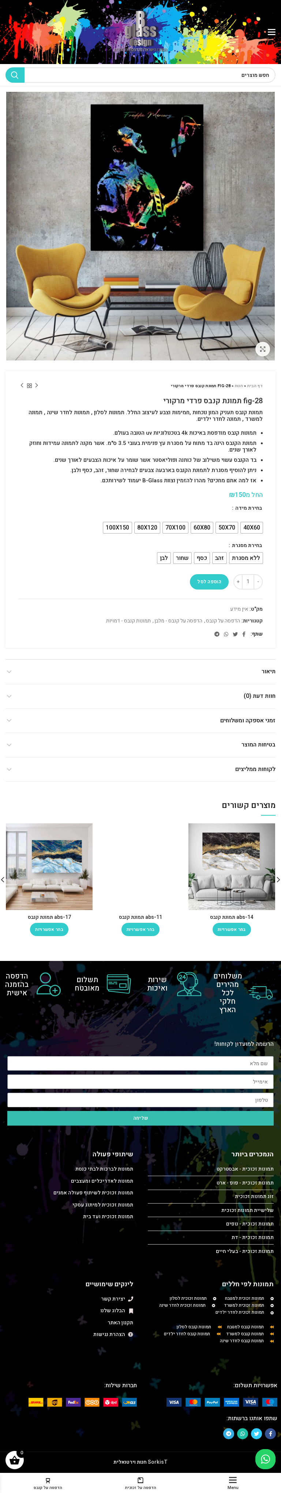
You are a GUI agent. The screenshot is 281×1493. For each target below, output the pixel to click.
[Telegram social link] (217, 634)
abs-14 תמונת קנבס (231, 917)
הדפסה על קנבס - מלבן (178, 621)
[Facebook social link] (244, 634)
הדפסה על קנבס (223, 621)
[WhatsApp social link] (226, 634)
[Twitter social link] (235, 634)
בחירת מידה (248, 508)
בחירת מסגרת (246, 545)
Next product (22, 385)
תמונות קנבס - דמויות (128, 621)
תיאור (269, 671)
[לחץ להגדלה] (262, 349)
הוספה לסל (209, 581)
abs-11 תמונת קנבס (140, 917)
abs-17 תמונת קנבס (49, 917)
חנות (239, 386)
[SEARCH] (15, 75)
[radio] (252, 527)
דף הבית (255, 386)
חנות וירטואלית (130, 1462)
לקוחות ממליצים (255, 769)
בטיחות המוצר (258, 744)
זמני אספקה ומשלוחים (248, 720)
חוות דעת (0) (260, 696)
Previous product (36, 385)
